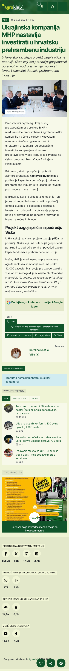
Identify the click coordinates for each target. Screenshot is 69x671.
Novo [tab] (35, 398)
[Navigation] (62, 6)
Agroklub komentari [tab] (13, 368)
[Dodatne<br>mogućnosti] (61, 663)
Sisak (59, 335)
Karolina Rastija (39, 350)
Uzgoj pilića (44, 335)
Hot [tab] (6, 398)
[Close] (52, 6)
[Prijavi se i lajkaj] (40, 663)
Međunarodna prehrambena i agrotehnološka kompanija (36, 328)
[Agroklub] (13, 6)
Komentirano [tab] (20, 398)
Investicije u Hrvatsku (20, 335)
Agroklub (33, 659)
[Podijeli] (51, 663)
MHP (12, 321)
